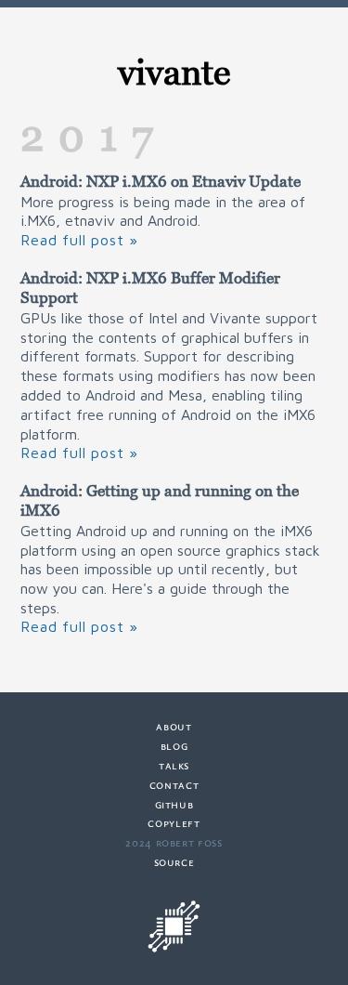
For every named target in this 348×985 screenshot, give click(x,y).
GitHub (174, 804)
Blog (174, 746)
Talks (174, 765)
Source (174, 862)
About (173, 726)
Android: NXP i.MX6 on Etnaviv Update (160, 181)
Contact (174, 785)
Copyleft (174, 823)
